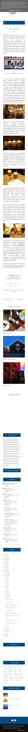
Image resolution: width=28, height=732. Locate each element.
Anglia (18, 666)
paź (6, 581)
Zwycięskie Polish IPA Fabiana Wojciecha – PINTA (10, 490)
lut (6, 597)
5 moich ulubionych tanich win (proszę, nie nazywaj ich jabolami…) (11, 509)
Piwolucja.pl (7, 507)
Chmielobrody (8, 500)
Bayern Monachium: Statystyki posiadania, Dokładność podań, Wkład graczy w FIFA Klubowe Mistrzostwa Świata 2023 (11, 522)
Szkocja (5, 671)
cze (6, 589)
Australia (16, 677)
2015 (6, 575)
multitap (22, 290)
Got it (17, 10)
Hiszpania (15, 673)
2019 (6, 567)
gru (6, 577)
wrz (6, 583)
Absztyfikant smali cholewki (11, 620)
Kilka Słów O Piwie (9, 519)
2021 (6, 563)
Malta (20, 671)
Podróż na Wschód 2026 (10, 484)
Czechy (18, 290)
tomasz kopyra (8, 488)
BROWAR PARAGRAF (9, 513)
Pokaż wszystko (18, 544)
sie (6, 585)
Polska (5, 666)
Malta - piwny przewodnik (14, 705)
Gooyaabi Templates (7, 728)
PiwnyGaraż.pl (8, 533)
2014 (6, 629)
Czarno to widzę (9, 602)
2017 (6, 571)
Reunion (15, 675)
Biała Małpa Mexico (7, 333)
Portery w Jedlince (7, 385)
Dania (16, 671)
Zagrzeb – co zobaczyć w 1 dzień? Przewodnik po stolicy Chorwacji (11, 540)
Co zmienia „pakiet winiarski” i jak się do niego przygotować (12, 515)
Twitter (19, 283)
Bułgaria (21, 677)
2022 (6, 561)
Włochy (5, 673)
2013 (6, 631)
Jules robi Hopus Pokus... (11, 622)
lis (6, 579)
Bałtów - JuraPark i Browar (9, 359)
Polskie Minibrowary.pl (10, 483)
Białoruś (5, 675)
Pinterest (14, 286)
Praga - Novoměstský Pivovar (12, 604)
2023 (6, 559)
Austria (10, 673)
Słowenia (5, 677)
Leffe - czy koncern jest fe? (14, 698)
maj (6, 591)
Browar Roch (11, 692)
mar (6, 595)
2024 (6, 557)
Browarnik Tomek (9, 494)
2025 (6, 555)
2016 (6, 573)
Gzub (7, 625)
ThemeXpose (15, 725)
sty (6, 627)
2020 (6, 565)
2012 (6, 633)
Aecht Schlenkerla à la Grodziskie (11, 534)
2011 (6, 635)
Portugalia (11, 671)
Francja (10, 675)
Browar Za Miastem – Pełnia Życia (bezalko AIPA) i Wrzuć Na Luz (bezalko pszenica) (11, 502)
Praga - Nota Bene (9, 599)
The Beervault (8, 527)
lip (6, 587)
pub (15, 291)
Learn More (12, 10)
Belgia (14, 666)
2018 (6, 569)
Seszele (5, 682)
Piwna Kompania (8, 538)
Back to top (21, 730)
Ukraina (10, 677)
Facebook (10, 283)
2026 (6, 553)
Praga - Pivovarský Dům (10, 607)
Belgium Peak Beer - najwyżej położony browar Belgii (10, 529)
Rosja (20, 675)
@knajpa (9, 290)
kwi (6, 593)
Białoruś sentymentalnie (11, 613)
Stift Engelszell (9, 610)
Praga (13, 291)
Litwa (20, 673)
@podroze (14, 290)
